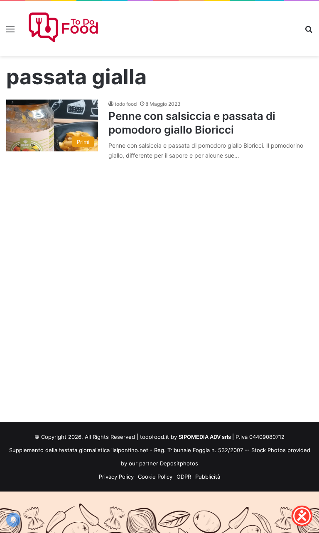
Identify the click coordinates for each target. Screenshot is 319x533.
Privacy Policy (116, 476)
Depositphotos (179, 463)
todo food (126, 104)
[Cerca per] (308, 31)
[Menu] (10, 31)
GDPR (184, 476)
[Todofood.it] (64, 28)
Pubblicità (207, 476)
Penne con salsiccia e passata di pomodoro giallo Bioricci (191, 123)
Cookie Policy (155, 476)
